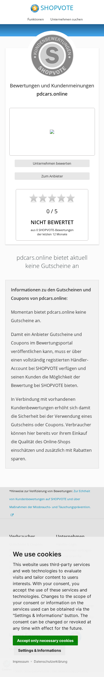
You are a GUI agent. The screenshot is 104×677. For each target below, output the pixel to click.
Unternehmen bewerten (52, 163)
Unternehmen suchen (66, 19)
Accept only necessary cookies (45, 640)
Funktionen (35, 19)
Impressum (21, 661)
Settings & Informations (39, 650)
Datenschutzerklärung (50, 661)
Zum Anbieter (52, 176)
